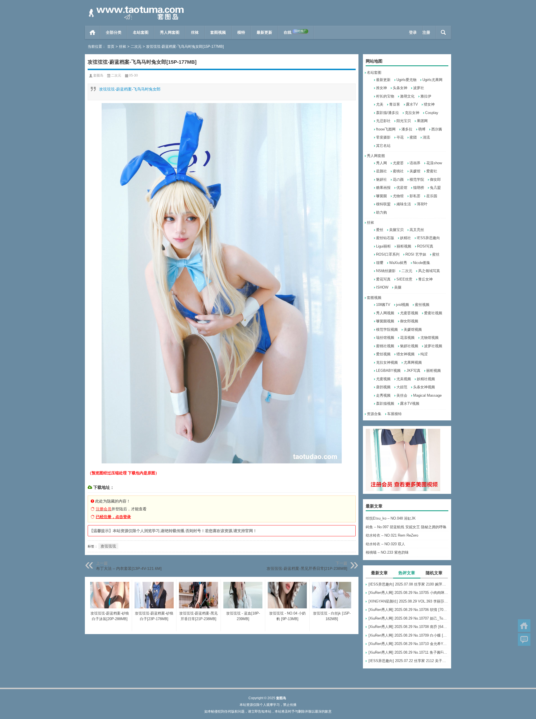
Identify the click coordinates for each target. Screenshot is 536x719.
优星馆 (401, 187)
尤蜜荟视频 (409, 313)
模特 (241, 32)
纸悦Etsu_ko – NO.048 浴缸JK (391, 518)
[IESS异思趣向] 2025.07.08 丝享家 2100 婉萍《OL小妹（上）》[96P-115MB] (408, 584)
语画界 (415, 163)
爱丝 (379, 230)
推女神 (381, 88)
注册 (426, 32)
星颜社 (381, 171)
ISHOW (382, 287)
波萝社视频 (433, 346)
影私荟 (415, 196)
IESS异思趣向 (428, 238)
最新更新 (264, 32)
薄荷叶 (422, 204)
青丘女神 (425, 279)
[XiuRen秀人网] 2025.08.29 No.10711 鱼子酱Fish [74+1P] (408, 652)
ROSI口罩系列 (387, 254)
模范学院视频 (387, 329)
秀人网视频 (385, 313)
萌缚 (421, 129)
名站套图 (141, 32)
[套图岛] (135, 7)
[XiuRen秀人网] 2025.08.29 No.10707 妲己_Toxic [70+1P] (408, 618)
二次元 (136, 46)
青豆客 (394, 104)
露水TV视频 (409, 403)
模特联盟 (383, 204)
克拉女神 (412, 113)
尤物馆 (398, 196)
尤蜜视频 (383, 379)
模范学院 (417, 179)
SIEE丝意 (404, 279)
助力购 (381, 212)
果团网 (422, 121)
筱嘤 (379, 263)
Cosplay (431, 113)
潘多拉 (406, 129)
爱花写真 (383, 279)
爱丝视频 (383, 354)
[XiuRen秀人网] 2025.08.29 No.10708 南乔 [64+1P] (408, 627)
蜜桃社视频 (385, 346)
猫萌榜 (418, 187)
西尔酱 (436, 129)
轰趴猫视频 (385, 403)
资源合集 (374, 414)
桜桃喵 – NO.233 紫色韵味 (387, 552)
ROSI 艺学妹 (415, 254)
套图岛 (98, 75)
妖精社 (405, 238)
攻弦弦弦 (108, 546)
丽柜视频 (404, 246)
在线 (295, 32)
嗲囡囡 (381, 196)
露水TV (412, 104)
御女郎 (435, 179)
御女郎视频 (409, 321)
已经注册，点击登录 (113, 517)
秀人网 (381, 163)
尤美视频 (403, 379)
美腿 (397, 287)
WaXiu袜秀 (398, 263)
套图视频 (218, 32)
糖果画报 (383, 187)
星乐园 (431, 196)
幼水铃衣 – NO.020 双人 (385, 544)
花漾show (434, 163)
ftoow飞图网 (386, 129)
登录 (413, 32)
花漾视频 (407, 337)
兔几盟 (435, 187)
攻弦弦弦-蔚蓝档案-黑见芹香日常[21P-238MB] (307, 568)
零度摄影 (383, 137)
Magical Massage (427, 395)
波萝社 (418, 88)
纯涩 (424, 354)
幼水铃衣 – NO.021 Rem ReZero (392, 535)
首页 (92, 32)
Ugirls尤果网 (432, 80)
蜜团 (413, 137)
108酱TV (383, 305)
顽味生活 (403, 204)
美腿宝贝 (396, 230)
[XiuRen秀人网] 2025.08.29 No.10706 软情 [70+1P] (408, 610)
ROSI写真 (425, 246)
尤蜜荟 (398, 163)
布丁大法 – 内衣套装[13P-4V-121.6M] (129, 568)
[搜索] (443, 32)
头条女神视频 (424, 387)
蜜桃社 (398, 171)
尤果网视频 (413, 362)
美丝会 (401, 395)
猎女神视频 (405, 354)
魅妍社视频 (409, 346)
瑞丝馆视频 (385, 337)
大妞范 (401, 387)
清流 (426, 137)
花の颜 (398, 179)
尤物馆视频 (429, 337)
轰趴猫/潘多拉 (387, 113)
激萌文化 (407, 96)
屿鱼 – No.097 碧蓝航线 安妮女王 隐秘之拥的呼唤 (406, 527)
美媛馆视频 (413, 329)
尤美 (379, 104)
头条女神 (400, 88)
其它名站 (383, 146)
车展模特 (394, 414)
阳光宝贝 (403, 121)
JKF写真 (413, 370)
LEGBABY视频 (388, 370)
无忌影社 (383, 121)
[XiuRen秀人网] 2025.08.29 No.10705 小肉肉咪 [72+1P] (408, 593)
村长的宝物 (385, 96)
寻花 (400, 137)
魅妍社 (381, 179)
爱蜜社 (431, 171)
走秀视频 (383, 395)
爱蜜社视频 (433, 313)
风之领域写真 (429, 271)
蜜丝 (435, 254)
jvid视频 (402, 305)
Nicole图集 (421, 263)
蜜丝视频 (422, 305)
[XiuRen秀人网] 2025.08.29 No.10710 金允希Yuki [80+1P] (408, 644)
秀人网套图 (170, 32)
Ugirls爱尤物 (406, 80)
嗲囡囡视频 (385, 321)
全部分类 (113, 32)
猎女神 (429, 104)
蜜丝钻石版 (385, 238)
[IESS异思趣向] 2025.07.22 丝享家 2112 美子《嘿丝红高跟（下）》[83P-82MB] (408, 661)
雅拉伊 (425, 96)
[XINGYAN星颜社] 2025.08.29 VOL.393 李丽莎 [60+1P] (408, 601)
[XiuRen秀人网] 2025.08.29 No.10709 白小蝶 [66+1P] (408, 635)
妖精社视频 (426, 379)
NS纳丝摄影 (386, 271)
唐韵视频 (383, 387)
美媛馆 (415, 171)
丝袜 (195, 32)
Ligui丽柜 (383, 246)
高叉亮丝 (417, 230)
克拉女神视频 (387, 362)
